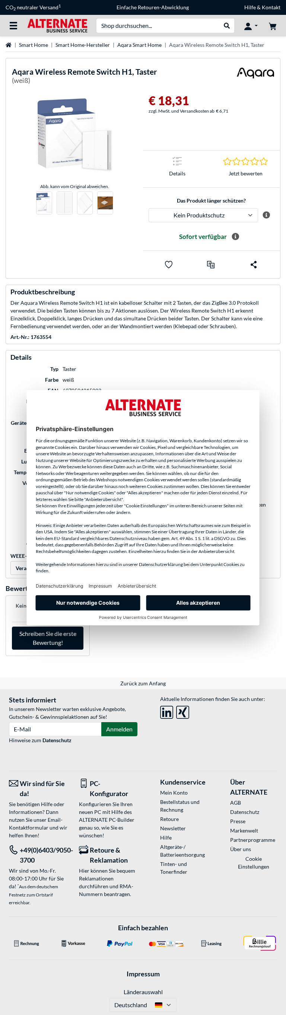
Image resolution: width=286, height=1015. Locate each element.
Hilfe (250, 7)
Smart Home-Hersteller (82, 45)
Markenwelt (244, 830)
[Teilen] (253, 264)
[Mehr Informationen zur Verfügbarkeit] (235, 237)
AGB (235, 802)
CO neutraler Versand (33, 7)
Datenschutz (57, 740)
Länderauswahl (143, 991)
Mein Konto (174, 792)
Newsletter (173, 828)
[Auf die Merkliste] (169, 264)
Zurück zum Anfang (143, 683)
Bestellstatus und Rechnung (180, 806)
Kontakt (271, 7)
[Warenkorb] (272, 25)
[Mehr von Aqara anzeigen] (255, 77)
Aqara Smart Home (139, 45)
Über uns (240, 849)
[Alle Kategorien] (13, 25)
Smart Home (33, 45)
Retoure (169, 819)
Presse (237, 821)
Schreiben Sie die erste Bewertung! (47, 638)
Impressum (143, 974)
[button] (210, 264)
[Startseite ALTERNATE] (57, 25)
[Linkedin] (166, 711)
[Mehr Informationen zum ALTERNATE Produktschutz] (266, 215)
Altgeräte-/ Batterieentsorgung (182, 851)
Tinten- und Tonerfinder (173, 868)
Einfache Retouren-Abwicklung (153, 7)
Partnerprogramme (252, 840)
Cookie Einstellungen (253, 863)
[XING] (182, 711)
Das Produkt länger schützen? (211, 200)
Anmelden (119, 729)
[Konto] (251, 25)
